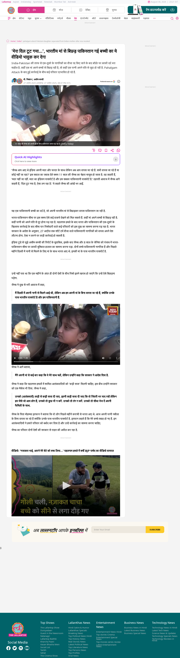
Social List (45, 647)
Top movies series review (108, 641)
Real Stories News (77, 641)
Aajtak (16, 1)
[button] (152, 10)
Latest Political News (78, 644)
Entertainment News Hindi (109, 631)
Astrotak (72, 1)
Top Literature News (78, 647)
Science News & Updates (164, 633)
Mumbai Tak (60, 1)
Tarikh (43, 650)
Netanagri (45, 636)
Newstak (48, 1)
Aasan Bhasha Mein (49, 644)
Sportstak (37, 1)
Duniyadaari (46, 630)
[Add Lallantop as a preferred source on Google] (107, 81)
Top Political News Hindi (80, 636)
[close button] (172, 18)
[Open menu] (9, 18)
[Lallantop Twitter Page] (15, 648)
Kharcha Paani (47, 641)
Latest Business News (134, 630)
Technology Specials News (164, 636)
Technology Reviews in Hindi (163, 639)
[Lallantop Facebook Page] (8, 648)
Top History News (76, 638)
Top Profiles (74, 652)
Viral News (73, 655)
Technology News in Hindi (164, 627)
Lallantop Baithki (48, 638)
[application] (66, 485)
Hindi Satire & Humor (78, 627)
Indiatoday (26, 1)
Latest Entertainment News (106, 645)
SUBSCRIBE (155, 529)
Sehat (43, 652)
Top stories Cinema (105, 634)
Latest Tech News (160, 630)
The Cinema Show (49, 655)
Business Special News (135, 633)
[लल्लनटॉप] (11, 10)
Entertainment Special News (106, 638)
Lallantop (6, 1)
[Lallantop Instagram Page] (21, 648)
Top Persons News (77, 650)
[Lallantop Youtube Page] (27, 648)
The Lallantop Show (49, 627)
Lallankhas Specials (77, 630)
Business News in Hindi (135, 627)
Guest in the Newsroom (51, 633)
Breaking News (75, 633)
